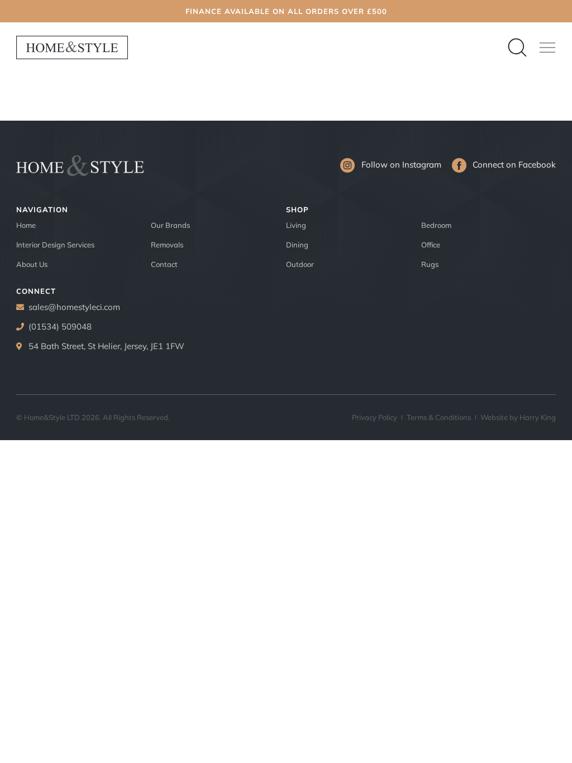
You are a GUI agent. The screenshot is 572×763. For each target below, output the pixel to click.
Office (430, 244)
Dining (297, 244)
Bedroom (436, 225)
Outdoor (300, 264)
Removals (167, 244)
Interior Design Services (55, 244)
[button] (547, 47)
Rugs (429, 264)
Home (26, 225)
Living (296, 225)
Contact (164, 264)
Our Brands (170, 225)
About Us (31, 264)
